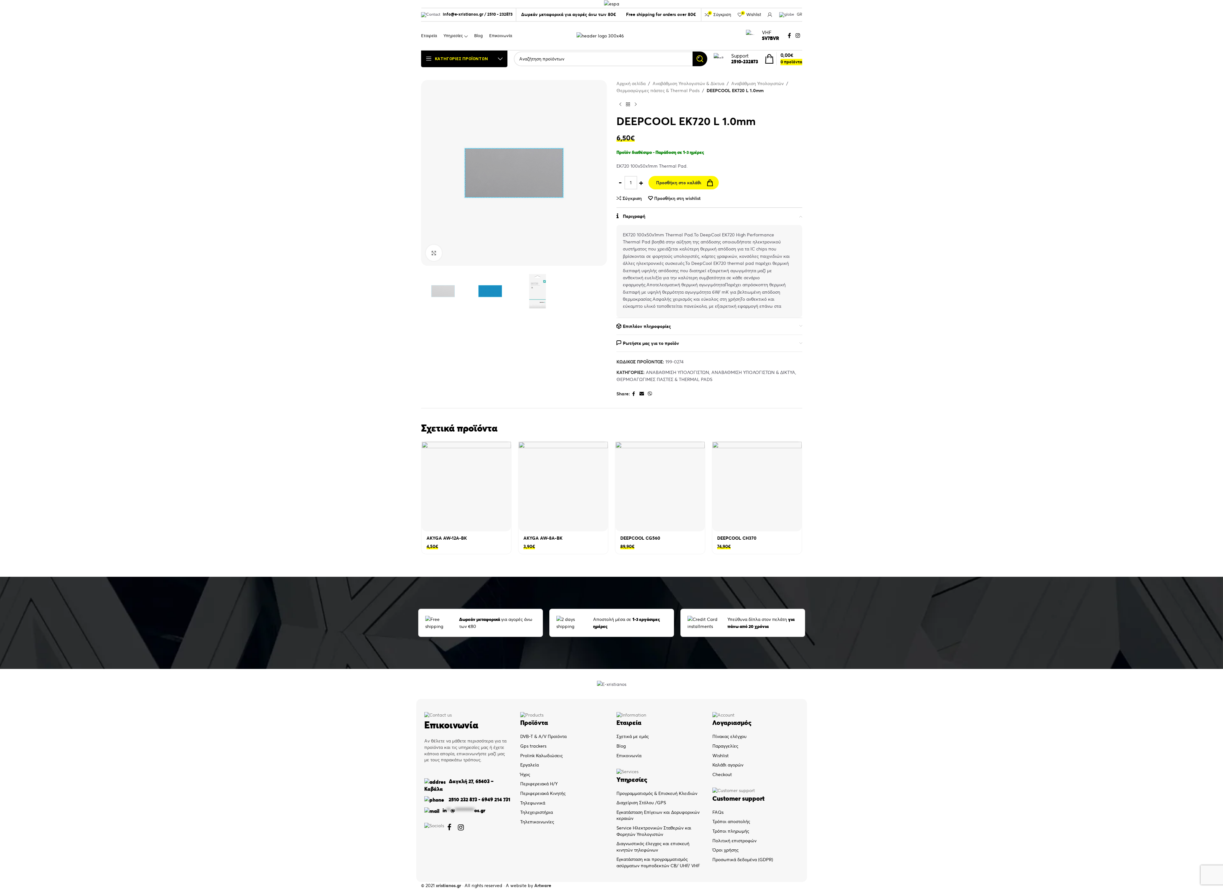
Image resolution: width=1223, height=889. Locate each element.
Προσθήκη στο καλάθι (678, 183)
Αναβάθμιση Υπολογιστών (757, 83)
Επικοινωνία (628, 755)
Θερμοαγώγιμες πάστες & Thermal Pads (658, 90)
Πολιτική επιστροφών (734, 841)
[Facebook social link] (789, 36)
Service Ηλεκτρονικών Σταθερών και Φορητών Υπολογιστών (653, 831)
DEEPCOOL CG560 (640, 538)
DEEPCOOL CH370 (737, 538)
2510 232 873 (462, 799)
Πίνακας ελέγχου (729, 736)
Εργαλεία (529, 765)
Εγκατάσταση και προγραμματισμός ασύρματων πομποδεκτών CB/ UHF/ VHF (658, 862)
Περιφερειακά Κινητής (543, 793)
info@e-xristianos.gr (463, 14)
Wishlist (720, 755)
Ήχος (525, 774)
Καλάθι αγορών (727, 765)
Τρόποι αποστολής (731, 821)
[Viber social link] (650, 394)
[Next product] (635, 104)
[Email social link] (642, 394)
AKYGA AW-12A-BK (447, 538)
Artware (542, 885)
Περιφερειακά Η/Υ (539, 784)
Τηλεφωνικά (532, 803)
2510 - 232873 (500, 14)
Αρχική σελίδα (631, 83)
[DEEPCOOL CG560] (660, 486)
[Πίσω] (628, 104)
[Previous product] (620, 104)
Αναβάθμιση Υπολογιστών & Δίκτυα (688, 83)
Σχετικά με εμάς (632, 736)
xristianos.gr (448, 885)
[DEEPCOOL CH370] (757, 486)
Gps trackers (533, 746)
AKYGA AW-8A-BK (542, 538)
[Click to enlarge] (434, 253)
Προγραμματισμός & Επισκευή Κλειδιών (656, 793)
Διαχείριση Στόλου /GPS (641, 803)
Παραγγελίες (725, 746)
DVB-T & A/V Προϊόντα (543, 736)
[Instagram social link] (797, 36)
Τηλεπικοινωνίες (537, 822)
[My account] (769, 14)
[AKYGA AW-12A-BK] (466, 486)
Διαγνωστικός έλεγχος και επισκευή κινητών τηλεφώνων (652, 847)
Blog (621, 746)
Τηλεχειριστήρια (536, 812)
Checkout (722, 774)
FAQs (718, 812)
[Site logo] (600, 35)
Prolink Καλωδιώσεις (541, 755)
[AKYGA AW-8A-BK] (563, 486)
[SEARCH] (700, 59)
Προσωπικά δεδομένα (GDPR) (742, 859)
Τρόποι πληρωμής (730, 831)
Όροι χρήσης (725, 850)
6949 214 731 (496, 799)
